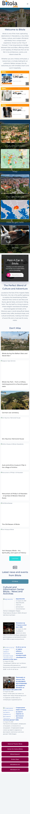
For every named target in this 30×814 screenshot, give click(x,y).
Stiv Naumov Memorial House (13, 439)
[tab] (15, 581)
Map (15, 171)
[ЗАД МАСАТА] (9, 604)
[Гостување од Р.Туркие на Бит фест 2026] (9, 628)
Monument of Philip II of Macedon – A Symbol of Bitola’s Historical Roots (14, 496)
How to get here (15, 222)
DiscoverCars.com (17, 275)
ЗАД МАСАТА (20, 599)
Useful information (15, 146)
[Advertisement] (15, 796)
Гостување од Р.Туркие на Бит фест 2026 (21, 625)
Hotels (15, 247)
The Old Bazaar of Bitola (11, 524)
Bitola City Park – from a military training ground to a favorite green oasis (15, 384)
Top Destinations (15, 196)
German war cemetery (10, 413)
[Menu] (27, 4)
